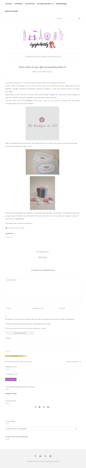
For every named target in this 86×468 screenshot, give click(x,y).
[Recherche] (79, 18)
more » (25, 356)
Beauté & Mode (11, 11)
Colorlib (41, 461)
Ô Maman (29, 57)
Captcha (8, 338)
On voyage (30, 4)
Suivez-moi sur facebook (16, 437)
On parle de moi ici (45, 4)
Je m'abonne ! (11, 379)
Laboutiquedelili (61, 95)
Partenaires (61, 4)
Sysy (50, 72)
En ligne (11, 393)
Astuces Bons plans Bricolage (47, 57)
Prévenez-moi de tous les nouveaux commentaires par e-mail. (28, 324)
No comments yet (42, 252)
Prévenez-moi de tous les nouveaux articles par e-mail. (26, 328)
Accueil (8, 4)
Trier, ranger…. (73, 361)
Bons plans (43, 257)
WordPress (56, 461)
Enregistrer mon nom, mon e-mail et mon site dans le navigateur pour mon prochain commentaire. (40, 319)
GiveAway (19, 4)
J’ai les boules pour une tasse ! (19, 361)
